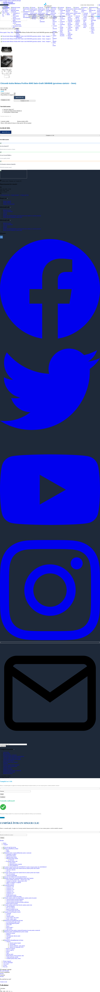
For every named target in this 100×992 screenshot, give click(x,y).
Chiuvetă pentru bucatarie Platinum (70, 18)
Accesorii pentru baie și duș (77, 28)
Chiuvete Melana (77, 16)
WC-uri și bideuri (77, 19)
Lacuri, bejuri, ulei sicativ (85, 21)
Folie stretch (17, 29)
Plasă (8, 13)
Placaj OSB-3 (93, 29)
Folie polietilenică (19, 36)
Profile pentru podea (61, 29)
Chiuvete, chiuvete (34, 16)
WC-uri (34, 18)
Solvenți (85, 14)
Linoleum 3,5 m (62, 22)
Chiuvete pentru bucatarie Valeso (70, 24)
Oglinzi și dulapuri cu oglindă (55, 38)
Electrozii (18, 24)
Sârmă (8, 14)
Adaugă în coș (6, 132)
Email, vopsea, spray (85, 26)
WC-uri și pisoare (42, 16)
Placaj (92, 27)
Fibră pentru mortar (16, 16)
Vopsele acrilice (85, 16)
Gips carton (92, 32)
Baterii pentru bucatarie (70, 37)
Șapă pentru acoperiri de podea (62, 33)
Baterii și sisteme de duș (77, 23)
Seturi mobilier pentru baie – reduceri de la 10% (55, 20)
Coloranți (85, 13)
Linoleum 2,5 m (62, 16)
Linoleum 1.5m (62, 11)
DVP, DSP (92, 25)
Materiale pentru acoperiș (18, 33)
